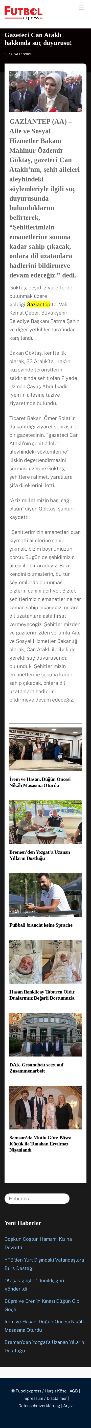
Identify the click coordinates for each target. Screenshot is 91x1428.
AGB (74, 1391)
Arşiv (68, 1405)
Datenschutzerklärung (39, 1405)
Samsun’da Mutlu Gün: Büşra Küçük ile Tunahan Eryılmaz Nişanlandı (40, 1144)
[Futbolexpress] (23, 18)
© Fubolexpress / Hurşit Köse (38, 1391)
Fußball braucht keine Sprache (40, 925)
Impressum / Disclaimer (44, 1398)
